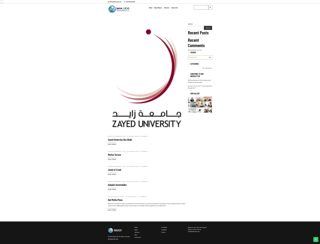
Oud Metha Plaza (115, 199)
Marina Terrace (114, 154)
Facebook (164, 230)
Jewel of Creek (114, 169)
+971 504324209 (130, 2)
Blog (136, 235)
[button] (315, 239)
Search (190, 24)
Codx (116, 239)
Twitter (163, 232)
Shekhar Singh (133, 136)
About (136, 230)
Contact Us (174, 8)
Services (166, 8)
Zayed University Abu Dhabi (120, 139)
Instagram (164, 227)
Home (150, 8)
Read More (112, 144)
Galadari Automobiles (117, 184)
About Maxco (158, 8)
